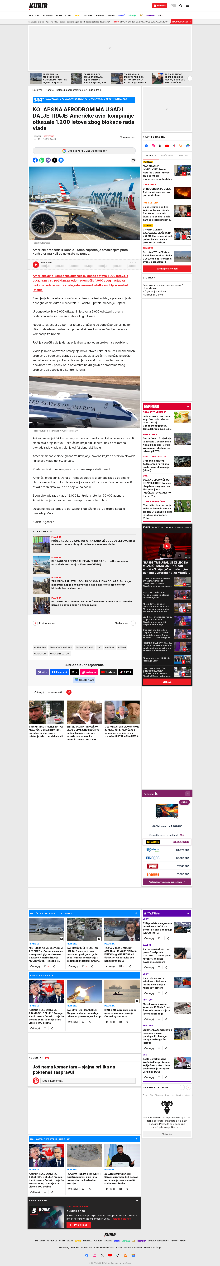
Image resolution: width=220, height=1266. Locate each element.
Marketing (64, 1247)
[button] (127, 137)
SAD (99, 647)
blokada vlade (84, 647)
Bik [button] (151, 1095)
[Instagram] (153, 146)
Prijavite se (80, 1224)
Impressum (86, 1247)
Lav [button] (172, 1095)
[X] (160, 146)
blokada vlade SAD (61, 647)
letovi (122, 647)
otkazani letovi (59, 653)
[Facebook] (146, 146)
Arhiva (118, 1247)
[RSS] (180, 146)
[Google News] (187, 146)
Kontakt (75, 1247)
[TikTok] (173, 146)
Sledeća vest (122, 623)
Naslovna (37, 89)
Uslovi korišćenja (152, 1247)
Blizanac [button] (159, 1095)
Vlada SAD (40, 647)
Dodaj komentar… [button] (52, 1080)
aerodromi (40, 653)
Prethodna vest (47, 623)
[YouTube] (167, 146)
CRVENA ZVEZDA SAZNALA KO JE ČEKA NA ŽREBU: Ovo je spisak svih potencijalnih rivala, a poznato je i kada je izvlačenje (134, 22)
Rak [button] (167, 1095)
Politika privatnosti (133, 1247)
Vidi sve (167, 681)
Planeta (50, 89)
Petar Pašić (48, 136)
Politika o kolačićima (104, 1247)
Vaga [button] (187, 1095)
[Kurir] (38, 6)
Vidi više (167, 1134)
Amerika (109, 647)
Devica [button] (179, 1095)
